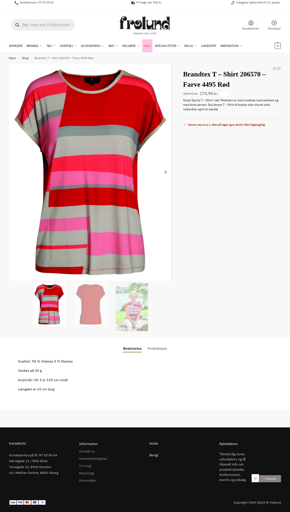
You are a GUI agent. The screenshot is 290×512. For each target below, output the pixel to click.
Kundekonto (251, 28)
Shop (25, 58)
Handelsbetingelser (93, 459)
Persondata (87, 480)
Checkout (274, 28)
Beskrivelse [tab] (132, 348)
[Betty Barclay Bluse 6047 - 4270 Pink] (279, 68)
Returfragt (86, 473)
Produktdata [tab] (157, 348)
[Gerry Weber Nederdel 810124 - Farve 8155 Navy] (274, 68)
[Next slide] (165, 172)
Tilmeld (270, 479)
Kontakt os (87, 451)
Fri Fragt (85, 466)
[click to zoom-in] (90, 172)
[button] (272, 45)
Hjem (12, 58)
